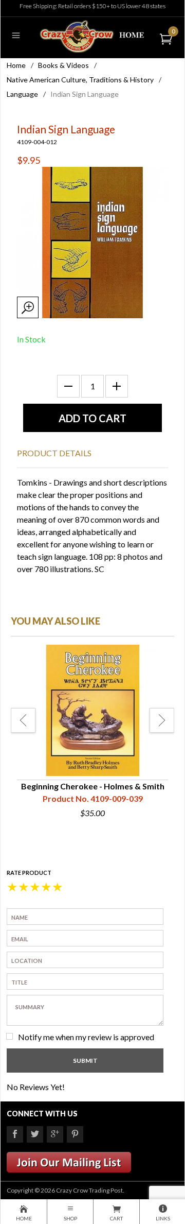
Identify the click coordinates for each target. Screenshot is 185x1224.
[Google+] (55, 1134)
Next (162, 720)
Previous (23, 720)
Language (22, 94)
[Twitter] (35, 1134)
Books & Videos (63, 65)
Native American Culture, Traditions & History (80, 79)
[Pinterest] (75, 1134)
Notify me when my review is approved (86, 1037)
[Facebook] (15, 1134)
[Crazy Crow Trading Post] (92, 35)
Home (16, 65)
